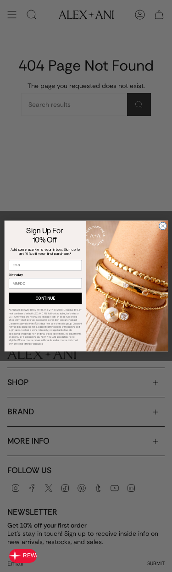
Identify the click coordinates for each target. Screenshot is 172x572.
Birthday (16, 275)
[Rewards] (23, 556)
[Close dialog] (162, 226)
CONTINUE (45, 298)
